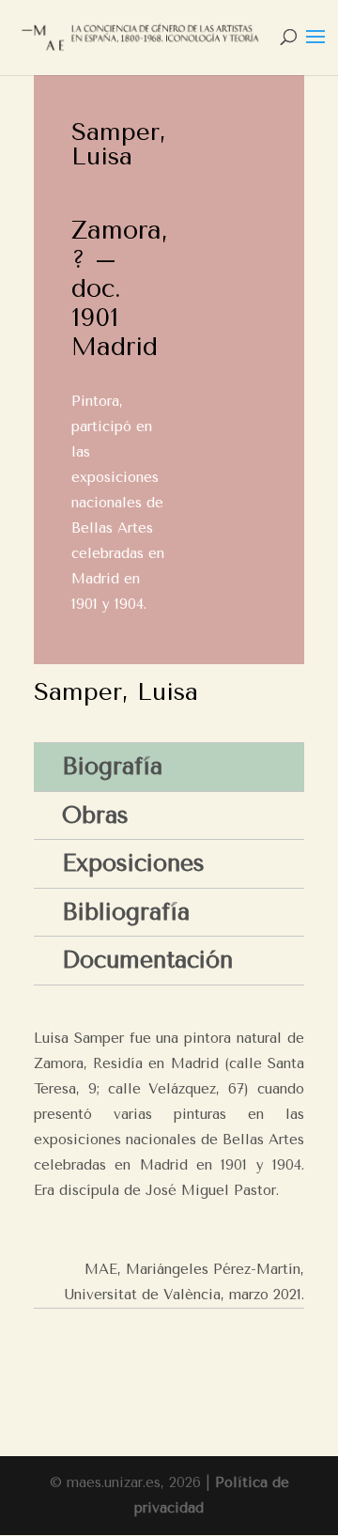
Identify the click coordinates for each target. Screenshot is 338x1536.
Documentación (147, 959)
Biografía (112, 766)
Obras (95, 815)
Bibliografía (126, 911)
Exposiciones (133, 863)
